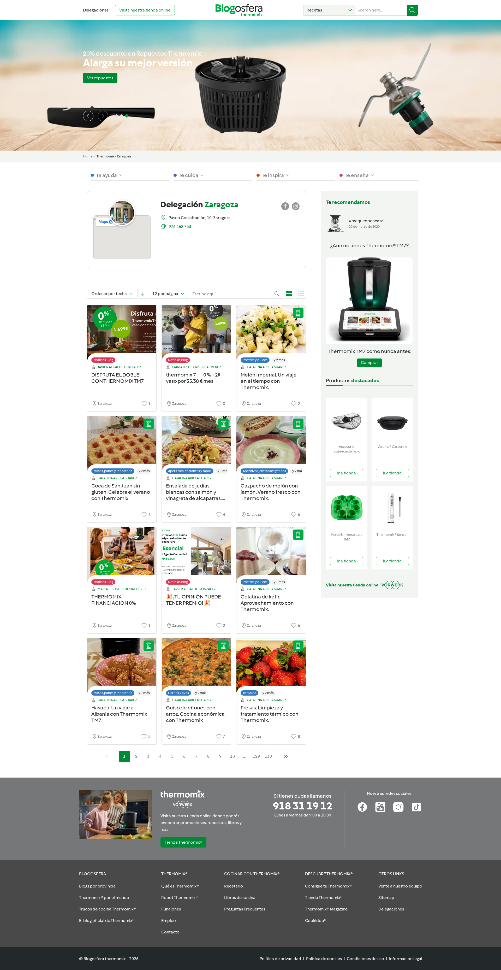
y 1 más (223, 471)
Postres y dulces (255, 360)
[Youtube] (380, 807)
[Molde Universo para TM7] (346, 508)
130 (268, 756)
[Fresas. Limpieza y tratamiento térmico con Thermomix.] (271, 668)
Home (87, 156)
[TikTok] (416, 807)
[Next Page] (286, 756)
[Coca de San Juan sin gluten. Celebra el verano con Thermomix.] (121, 446)
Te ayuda (249, 693)
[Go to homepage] (239, 10)
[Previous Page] (107, 756)
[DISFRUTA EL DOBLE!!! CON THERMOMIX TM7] (121, 335)
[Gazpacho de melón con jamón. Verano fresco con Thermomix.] (271, 446)
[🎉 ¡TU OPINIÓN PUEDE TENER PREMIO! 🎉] (196, 557)
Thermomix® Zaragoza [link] (114, 156)
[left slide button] (88, 116)
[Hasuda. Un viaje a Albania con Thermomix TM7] (121, 668)
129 (256, 756)
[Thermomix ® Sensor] (392, 508)
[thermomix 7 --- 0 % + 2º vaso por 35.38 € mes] (196, 335)
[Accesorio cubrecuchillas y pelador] (346, 420)
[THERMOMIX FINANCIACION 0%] (121, 557)
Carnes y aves (178, 693)
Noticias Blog (103, 360)
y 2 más (279, 360)
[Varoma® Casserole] (392, 420)
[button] (329, 10)
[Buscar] (412, 10)
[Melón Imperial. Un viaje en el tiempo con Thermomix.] (271, 335)
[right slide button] (103, 116)
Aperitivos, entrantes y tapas (189, 471)
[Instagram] (398, 807)
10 (232, 756)
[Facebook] (362, 807)
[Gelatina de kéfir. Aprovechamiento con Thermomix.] (271, 557)
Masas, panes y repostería (112, 471)
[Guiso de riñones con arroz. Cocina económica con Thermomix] (196, 668)
